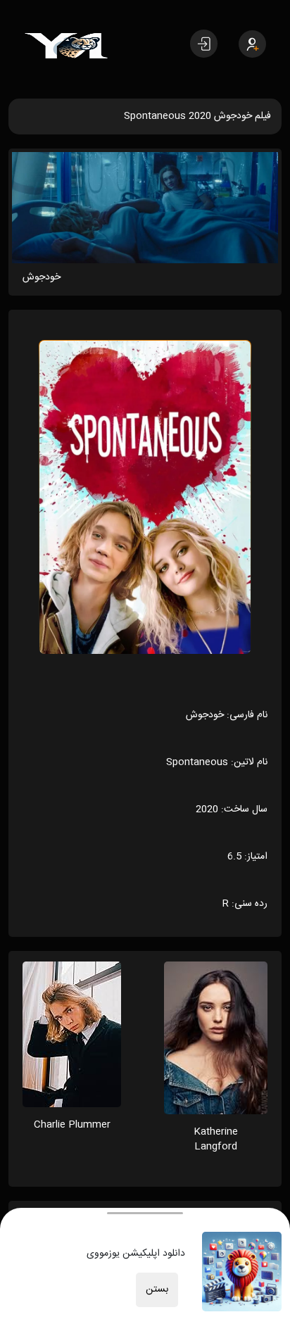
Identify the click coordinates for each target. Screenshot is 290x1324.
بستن (157, 1289)
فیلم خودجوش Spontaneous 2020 (197, 116)
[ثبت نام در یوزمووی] (252, 44)
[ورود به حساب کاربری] (204, 44)
